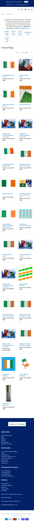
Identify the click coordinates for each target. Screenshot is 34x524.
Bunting (3, 440)
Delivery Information (6, 435)
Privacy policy (4, 460)
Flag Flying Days (5, 455)
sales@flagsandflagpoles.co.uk (22, 4)
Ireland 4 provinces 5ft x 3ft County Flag (25, 195)
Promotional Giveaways (7, 476)
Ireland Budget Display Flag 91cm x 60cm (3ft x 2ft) (7, 226)
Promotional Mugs (6, 471)
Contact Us (4, 463)
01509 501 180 (9, 4)
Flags (2, 437)
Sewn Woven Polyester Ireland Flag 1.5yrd (24, 135)
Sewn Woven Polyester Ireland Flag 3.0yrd (7, 345)
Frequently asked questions (8, 456)
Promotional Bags (5, 474)
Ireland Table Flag (7, 39)
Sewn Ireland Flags (20, 33)
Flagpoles (3, 439)
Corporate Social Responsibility (9, 451)
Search (3, 453)
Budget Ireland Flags (7, 33)
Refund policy (4, 461)
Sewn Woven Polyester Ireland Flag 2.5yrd (7, 285)
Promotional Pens (5, 472)
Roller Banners (5, 442)
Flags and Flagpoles (10, 513)
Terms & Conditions (6, 458)
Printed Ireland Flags (13, 33)
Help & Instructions (6, 444)
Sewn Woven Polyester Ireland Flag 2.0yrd (7, 135)
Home (2, 14)
